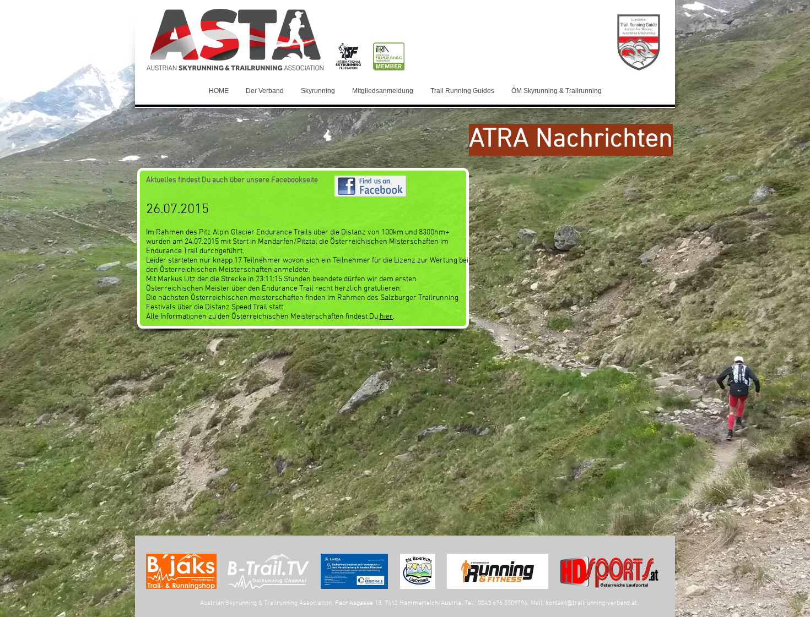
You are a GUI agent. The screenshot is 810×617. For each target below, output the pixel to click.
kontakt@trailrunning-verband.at (591, 603)
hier (386, 316)
